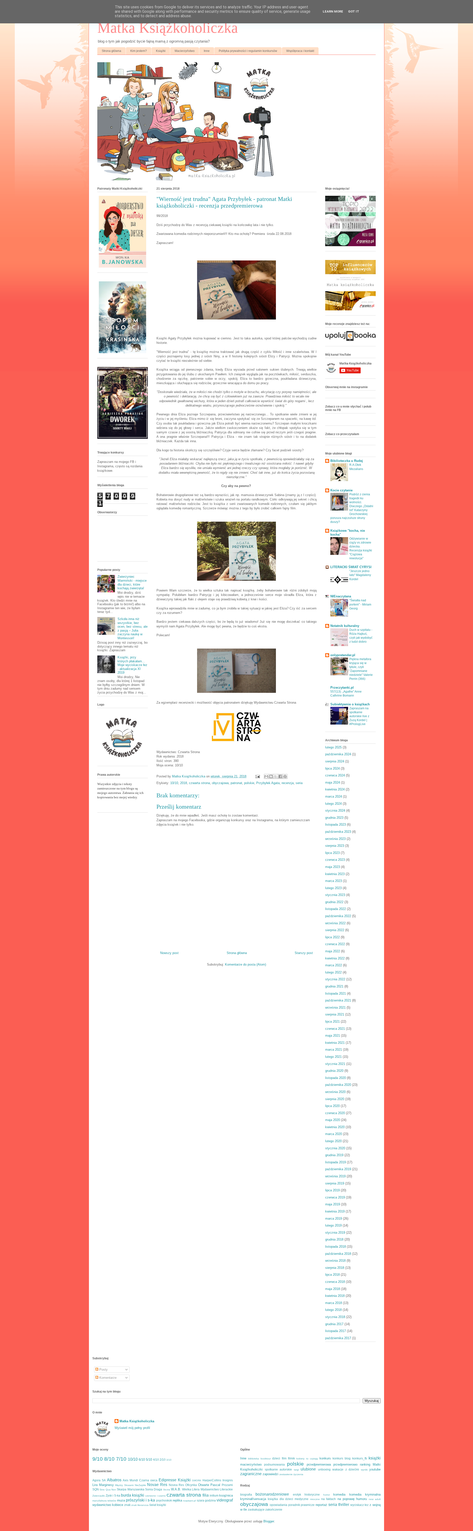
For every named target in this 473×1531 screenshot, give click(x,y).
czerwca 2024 (335, 775)
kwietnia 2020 (335, 1127)
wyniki (364, 1469)
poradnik (294, 1504)
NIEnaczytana (340, 596)
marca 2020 (333, 1134)
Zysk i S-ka (113, 1495)
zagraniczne (251, 1474)
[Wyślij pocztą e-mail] (266, 776)
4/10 (156, 1459)
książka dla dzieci (280, 1499)
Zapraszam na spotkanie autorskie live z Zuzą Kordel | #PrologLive (359, 716)
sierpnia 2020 (334, 1099)
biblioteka (253, 1458)
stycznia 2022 (335, 979)
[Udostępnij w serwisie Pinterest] (285, 776)
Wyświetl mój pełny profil (132, 1428)
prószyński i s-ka (140, 1500)
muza (121, 1500)
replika (177, 1500)
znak (127, 1504)
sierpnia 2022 (334, 930)
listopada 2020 (335, 1078)
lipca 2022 (332, 937)
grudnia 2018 (334, 1239)
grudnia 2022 (334, 902)
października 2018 (338, 1254)
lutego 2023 (333, 888)
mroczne (315, 1499)
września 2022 (335, 923)
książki (375, 1458)
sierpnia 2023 (334, 846)
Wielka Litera (191, 1489)
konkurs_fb (359, 1458)
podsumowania (274, 1464)
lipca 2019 (332, 1190)
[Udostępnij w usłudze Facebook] (280, 776)
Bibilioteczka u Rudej (346, 461)
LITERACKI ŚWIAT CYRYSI (351, 567)
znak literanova (140, 1505)
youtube (375, 1469)
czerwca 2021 (335, 1029)
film (284, 1458)
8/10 (109, 1459)
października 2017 (338, 1338)
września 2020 (335, 1092)
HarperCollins (212, 1480)
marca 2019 (333, 1218)
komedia (339, 1494)
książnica (226, 1495)
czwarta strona (199, 783)
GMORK (196, 1480)
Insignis (227, 1480)
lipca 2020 (332, 1106)
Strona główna (111, 51)
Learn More (333, 11)
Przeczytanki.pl (342, 687)
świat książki (157, 1504)
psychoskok (164, 1500)
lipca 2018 (332, 1274)
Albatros (114, 1480)
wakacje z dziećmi (345, 1469)
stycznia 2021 (335, 1064)
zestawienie (286, 1474)
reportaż (321, 1505)
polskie (249, 783)
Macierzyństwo (185, 51)
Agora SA (99, 1480)
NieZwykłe (140, 1485)
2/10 (163, 1459)
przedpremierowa (319, 1464)
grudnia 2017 (334, 1324)
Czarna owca (148, 1480)
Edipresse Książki (175, 1480)
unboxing (324, 1469)
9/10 (97, 1459)
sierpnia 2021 (334, 1014)
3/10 (168, 1459)
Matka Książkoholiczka (167, 28)
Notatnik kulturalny (344, 626)
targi (296, 1469)
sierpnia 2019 (334, 1183)
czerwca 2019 (335, 1197)
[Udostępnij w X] (275, 776)
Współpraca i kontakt (300, 51)
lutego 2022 (333, 972)
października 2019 (338, 1169)
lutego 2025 (333, 747)
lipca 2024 (332, 768)
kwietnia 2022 (335, 958)
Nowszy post (169, 953)
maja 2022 (332, 951)
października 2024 (338, 754)
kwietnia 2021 (335, 1043)
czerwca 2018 (335, 1282)
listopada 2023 (335, 824)
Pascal (215, 1485)
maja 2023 (332, 867)
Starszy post (304, 953)
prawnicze (308, 1504)
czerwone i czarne (155, 1495)
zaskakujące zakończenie (265, 1509)
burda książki (132, 1495)
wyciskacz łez (359, 1504)
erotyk (297, 1494)
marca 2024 (333, 796)
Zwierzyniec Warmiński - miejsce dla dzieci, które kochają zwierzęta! (132, 582)
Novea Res (176, 1484)
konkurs (325, 1458)
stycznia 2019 (335, 1232)
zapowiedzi (270, 1474)
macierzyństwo (251, 1464)
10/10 (174, 783)
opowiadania (278, 1504)
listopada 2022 (335, 909)
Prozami (227, 1484)
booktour (266, 1458)
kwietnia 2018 (335, 1296)
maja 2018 (332, 1289)
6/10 (142, 1459)
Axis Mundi (130, 1480)
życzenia (298, 1474)
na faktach (328, 1499)
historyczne (312, 1494)
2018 (183, 783)
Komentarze (107, 1377)
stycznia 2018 (335, 1317)
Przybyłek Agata (268, 783)
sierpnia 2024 (334, 761)
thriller (343, 1504)
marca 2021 (333, 1049)
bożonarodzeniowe (272, 1494)
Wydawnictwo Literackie (217, 1489)
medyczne (301, 1499)
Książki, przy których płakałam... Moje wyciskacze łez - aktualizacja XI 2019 (132, 664)
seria (299, 783)
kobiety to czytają (307, 1458)
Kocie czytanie (341, 490)
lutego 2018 (333, 1310)
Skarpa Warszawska (130, 1489)
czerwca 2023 (335, 860)
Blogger (268, 1521)
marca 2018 (333, 1303)
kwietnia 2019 (335, 1211)
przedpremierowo (345, 1464)
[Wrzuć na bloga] (271, 776)
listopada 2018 (335, 1246)
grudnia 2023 (334, 817)
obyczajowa (220, 783)
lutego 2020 (333, 1141)
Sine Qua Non (108, 1489)
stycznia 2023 (335, 895)
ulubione (308, 1469)
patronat (236, 783)
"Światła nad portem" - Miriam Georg (360, 604)
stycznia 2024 (335, 810)
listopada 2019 (335, 1162)
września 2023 (335, 839)
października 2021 (338, 1000)
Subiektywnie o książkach (350, 704)
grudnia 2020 (334, 1071)
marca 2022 (333, 965)
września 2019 (335, 1176)
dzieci (276, 1458)
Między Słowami (124, 1485)
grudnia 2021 (334, 986)
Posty (103, 1369)
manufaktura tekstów (104, 1500)
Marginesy (106, 1485)
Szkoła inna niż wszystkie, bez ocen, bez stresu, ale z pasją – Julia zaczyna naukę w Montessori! (133, 628)
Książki (161, 51)
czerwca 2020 (335, 1113)
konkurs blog (342, 1458)
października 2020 (338, 1085)
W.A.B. (176, 1489)
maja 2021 (332, 1035)
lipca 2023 (332, 853)
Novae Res (157, 1485)
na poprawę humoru (352, 1499)
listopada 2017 (335, 1331)
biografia (246, 1494)
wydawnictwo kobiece (107, 1505)
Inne (207, 51)
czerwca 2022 (335, 944)
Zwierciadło (98, 1495)
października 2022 (338, 916)
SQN (95, 1489)
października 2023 (338, 832)
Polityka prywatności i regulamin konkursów (248, 51)
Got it (353, 11)
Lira (95, 1485)
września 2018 (335, 1260)
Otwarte (203, 1485)
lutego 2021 (333, 1057)
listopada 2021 (335, 993)
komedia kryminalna (365, 1494)
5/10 (149, 1459)
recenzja (288, 783)
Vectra (166, 1489)
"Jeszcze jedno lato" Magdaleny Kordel (360, 575)
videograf (225, 1500)
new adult (375, 1499)
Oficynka (191, 1484)
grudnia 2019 (334, 1155)
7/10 (121, 1459)
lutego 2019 (333, 1225)
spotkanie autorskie (278, 1469)
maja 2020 (332, 1120)
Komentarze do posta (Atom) (245, 964)
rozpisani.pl (189, 1500)
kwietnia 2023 (335, 874)
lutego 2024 (333, 803)
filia (206, 1495)
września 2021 (335, 1007)
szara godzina (206, 1500)
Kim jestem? (138, 51)
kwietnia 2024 (335, 789)
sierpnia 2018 (334, 1268)
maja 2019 (332, 1204)
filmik (291, 1458)
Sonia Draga (153, 1489)
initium (214, 1495)
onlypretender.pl (342, 655)
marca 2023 (333, 881)
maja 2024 (332, 782)
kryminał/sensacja (253, 1499)
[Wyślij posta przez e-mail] (257, 776)
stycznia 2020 (335, 1148)
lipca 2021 (332, 1021)
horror (326, 1494)
